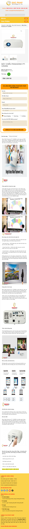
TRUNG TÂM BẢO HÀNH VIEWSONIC (9, 526)
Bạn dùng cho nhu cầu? (8, 113)
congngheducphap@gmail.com (10, 485)
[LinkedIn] (7, 490)
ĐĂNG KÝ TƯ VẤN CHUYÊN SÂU (14, 129)
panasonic (9, 69)
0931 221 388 (24, 8)
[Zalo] (2, 490)
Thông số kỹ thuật (13, 136)
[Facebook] (4, 490)
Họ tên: (3, 91)
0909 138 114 (9, 8)
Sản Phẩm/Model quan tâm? (8, 108)
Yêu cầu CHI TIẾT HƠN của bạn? (10, 119)
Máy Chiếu (9, 25)
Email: (3, 102)
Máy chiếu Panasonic (16, 25)
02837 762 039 (17, 8)
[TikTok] (12, 490)
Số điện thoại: (5, 95)
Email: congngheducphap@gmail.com (15, 10)
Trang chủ (3, 25)
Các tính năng (4, 136)
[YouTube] (10, 490)
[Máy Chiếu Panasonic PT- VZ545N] (21, 30)
